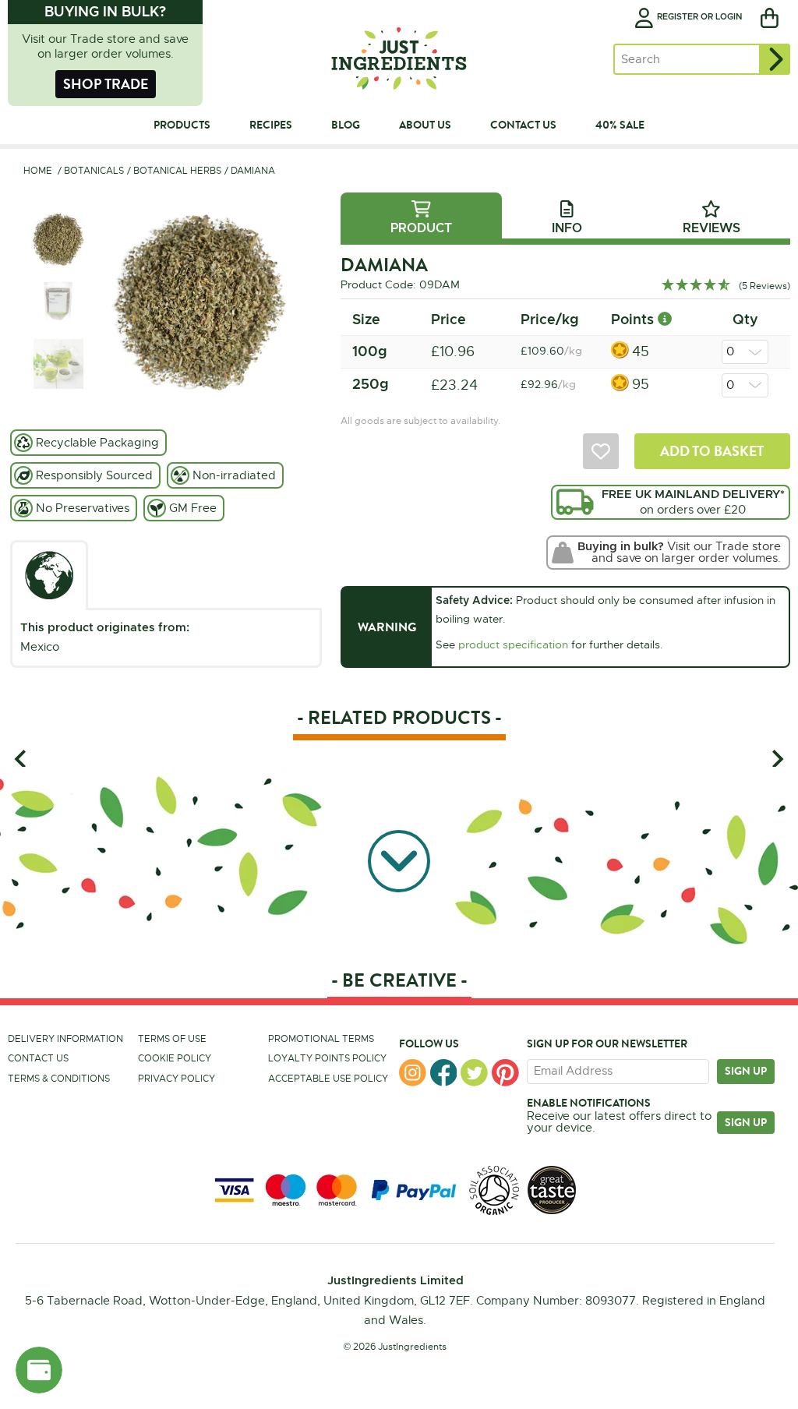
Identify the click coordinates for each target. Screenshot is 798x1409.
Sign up (746, 1071)
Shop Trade (105, 84)
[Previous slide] (21, 758)
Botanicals (94, 170)
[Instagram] (412, 1072)
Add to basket (712, 451)
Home (37, 170)
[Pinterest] (505, 1072)
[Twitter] (474, 1072)
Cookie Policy (174, 1058)
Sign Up (746, 1122)
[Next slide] (776, 758)
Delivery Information (65, 1039)
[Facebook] (443, 1072)
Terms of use (172, 1039)
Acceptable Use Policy (328, 1078)
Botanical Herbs (177, 170)
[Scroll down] (399, 860)
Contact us (38, 1058)
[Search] (774, 59)
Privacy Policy (176, 1078)
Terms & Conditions (59, 1078)
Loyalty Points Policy (327, 1058)
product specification (513, 644)
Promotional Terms (321, 1039)
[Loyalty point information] (665, 319)
